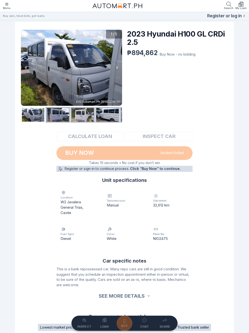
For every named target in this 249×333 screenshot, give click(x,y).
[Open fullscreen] (71, 97)
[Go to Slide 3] (83, 115)
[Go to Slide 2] (58, 115)
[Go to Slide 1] (33, 115)
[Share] (81, 97)
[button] (71, 68)
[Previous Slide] (26, 68)
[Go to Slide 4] (107, 115)
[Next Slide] (117, 68)
